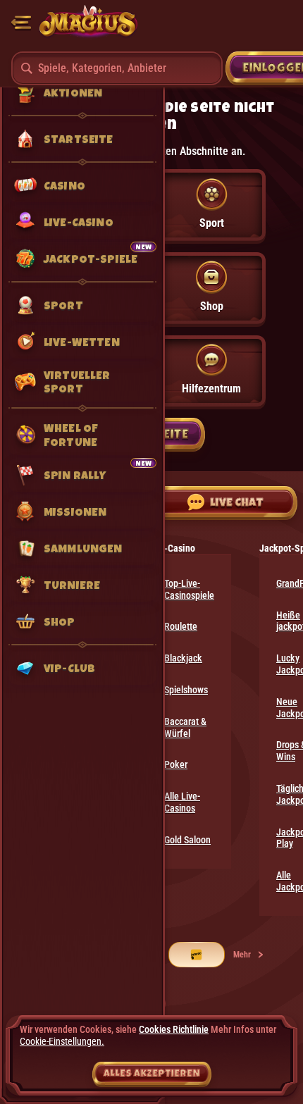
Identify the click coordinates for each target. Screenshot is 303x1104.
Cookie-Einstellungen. (62, 1041)
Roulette (180, 626)
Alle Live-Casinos (182, 802)
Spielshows (186, 689)
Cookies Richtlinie (174, 1029)
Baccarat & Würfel (185, 727)
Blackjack (183, 658)
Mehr (242, 955)
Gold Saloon (187, 839)
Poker (175, 764)
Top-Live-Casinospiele (189, 589)
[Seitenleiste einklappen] (21, 22)
